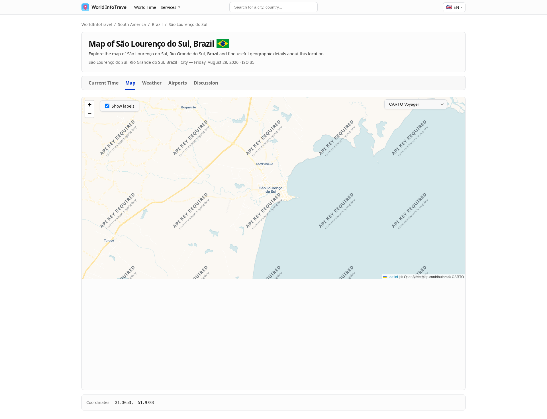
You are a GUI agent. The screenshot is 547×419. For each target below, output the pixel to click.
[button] (89, 104)
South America (132, 24)
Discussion (206, 83)
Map (130, 83)
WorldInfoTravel (96, 24)
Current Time (104, 83)
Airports (177, 83)
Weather (152, 83)
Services (168, 7)
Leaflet (392, 276)
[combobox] (273, 7)
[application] (273, 188)
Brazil (157, 24)
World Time (145, 7)
